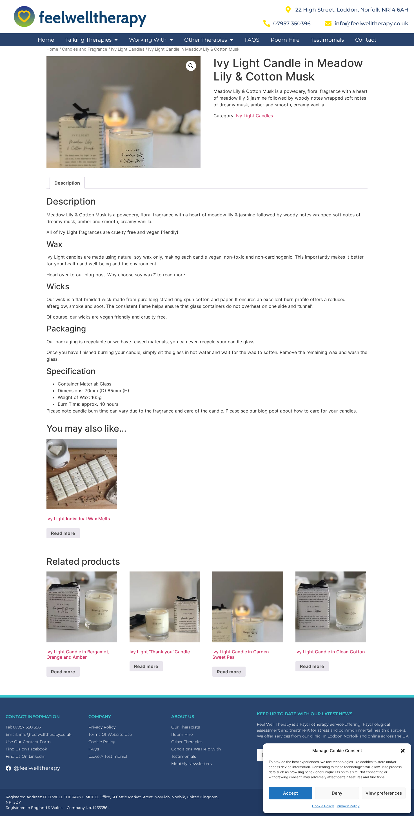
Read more (63, 533)
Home (46, 39)
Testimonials (327, 39)
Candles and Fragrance (84, 49)
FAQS (251, 39)
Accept (290, 793)
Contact (366, 39)
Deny (337, 793)
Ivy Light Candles (127, 49)
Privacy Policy (348, 806)
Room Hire (285, 39)
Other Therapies (205, 39)
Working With (148, 39)
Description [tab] (67, 183)
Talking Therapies (88, 39)
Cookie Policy (323, 806)
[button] (403, 751)
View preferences (384, 793)
